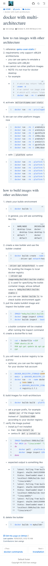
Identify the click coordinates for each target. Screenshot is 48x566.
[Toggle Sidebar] (4, 3)
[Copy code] (41, 83)
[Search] (38, 3)
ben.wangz (10, 29)
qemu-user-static (26, 49)
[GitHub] (33, 3)
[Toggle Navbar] (44, 3)
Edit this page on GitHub (17, 536)
